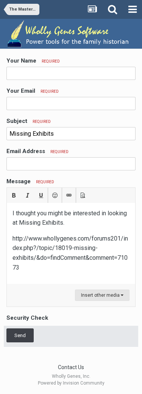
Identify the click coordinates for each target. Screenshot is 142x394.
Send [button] (20, 335)
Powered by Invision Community (71, 383)
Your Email (32, 90)
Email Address (37, 151)
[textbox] (71, 243)
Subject (28, 121)
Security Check (27, 317)
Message (30, 181)
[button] (13, 195)
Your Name (33, 60)
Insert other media (101, 295)
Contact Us (71, 367)
